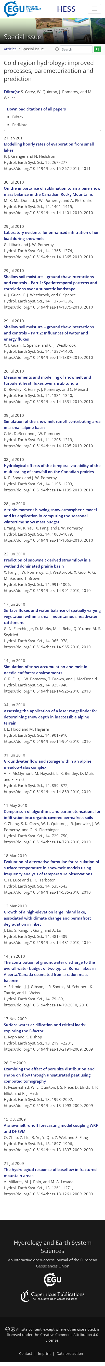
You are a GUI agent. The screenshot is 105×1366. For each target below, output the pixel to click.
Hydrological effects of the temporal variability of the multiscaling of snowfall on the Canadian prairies (52, 468)
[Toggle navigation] (94, 9)
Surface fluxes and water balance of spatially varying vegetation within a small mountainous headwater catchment (52, 616)
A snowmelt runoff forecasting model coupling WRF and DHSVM (51, 1128)
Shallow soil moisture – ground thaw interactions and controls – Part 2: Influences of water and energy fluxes (49, 333)
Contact (25, 1353)
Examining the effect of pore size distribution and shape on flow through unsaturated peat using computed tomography (49, 1075)
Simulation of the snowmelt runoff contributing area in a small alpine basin (52, 424)
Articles (10, 49)
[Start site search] (97, 49)
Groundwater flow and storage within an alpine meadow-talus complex (47, 764)
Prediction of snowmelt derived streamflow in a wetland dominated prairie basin (47, 563)
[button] (57, 49)
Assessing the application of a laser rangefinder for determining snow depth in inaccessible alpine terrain (50, 717)
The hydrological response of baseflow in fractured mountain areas (50, 1172)
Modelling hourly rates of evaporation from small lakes (49, 147)
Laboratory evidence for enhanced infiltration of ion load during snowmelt (52, 235)
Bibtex (17, 116)
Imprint (44, 1353)
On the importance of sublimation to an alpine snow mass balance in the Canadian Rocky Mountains (52, 191)
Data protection (70, 1353)
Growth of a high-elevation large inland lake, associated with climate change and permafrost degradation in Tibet (47, 918)
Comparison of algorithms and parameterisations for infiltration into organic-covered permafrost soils (52, 814)
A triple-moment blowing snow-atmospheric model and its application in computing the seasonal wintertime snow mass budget (50, 515)
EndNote (19, 124)
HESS (66, 9)
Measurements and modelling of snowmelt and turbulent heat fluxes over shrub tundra (47, 380)
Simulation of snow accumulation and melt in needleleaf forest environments (45, 669)
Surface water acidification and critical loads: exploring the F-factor (45, 1027)
